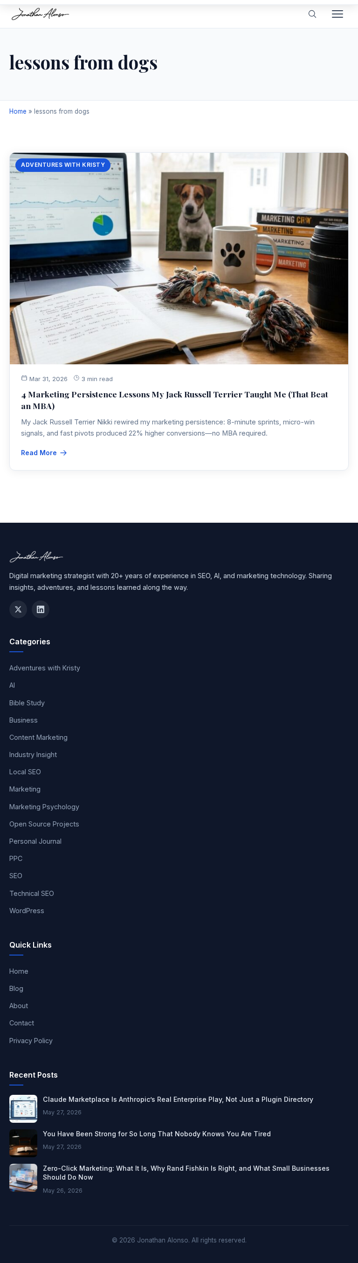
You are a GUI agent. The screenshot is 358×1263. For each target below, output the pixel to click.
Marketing (25, 789)
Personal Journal (35, 841)
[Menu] (337, 14)
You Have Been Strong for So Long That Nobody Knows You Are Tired (157, 1134)
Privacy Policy (31, 1041)
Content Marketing (38, 737)
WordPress (26, 911)
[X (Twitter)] (18, 609)
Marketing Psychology (44, 807)
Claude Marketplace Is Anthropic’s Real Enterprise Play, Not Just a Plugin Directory (178, 1099)
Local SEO (25, 772)
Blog (16, 988)
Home (18, 111)
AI (12, 685)
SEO (15, 876)
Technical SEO (31, 893)
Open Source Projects (44, 824)
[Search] (312, 14)
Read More (39, 453)
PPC (15, 858)
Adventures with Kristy (63, 164)
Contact (21, 1023)
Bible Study (27, 703)
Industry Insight (33, 754)
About (18, 1006)
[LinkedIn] (40, 609)
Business (23, 720)
